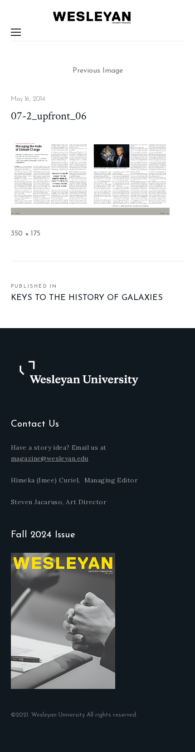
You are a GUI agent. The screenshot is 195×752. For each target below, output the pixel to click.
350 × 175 (25, 233)
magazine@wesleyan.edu (49, 458)
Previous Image (98, 70)
